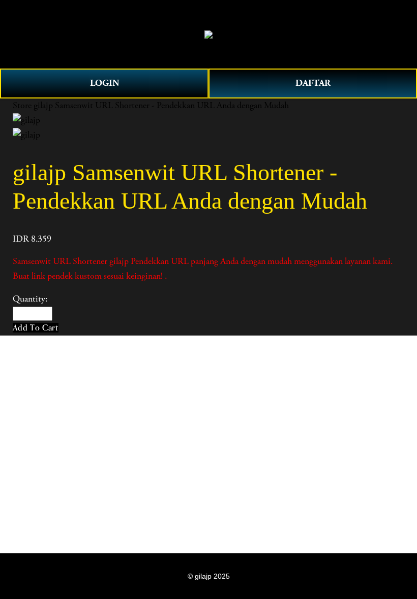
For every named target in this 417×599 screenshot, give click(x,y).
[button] (35, 327)
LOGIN (104, 83)
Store (22, 105)
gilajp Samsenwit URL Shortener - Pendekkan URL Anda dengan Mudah (161, 105)
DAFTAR (313, 83)
